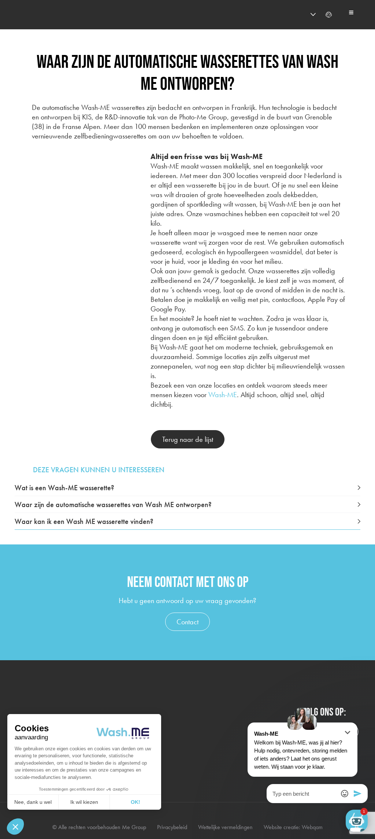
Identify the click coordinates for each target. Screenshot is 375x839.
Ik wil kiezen (84, 802)
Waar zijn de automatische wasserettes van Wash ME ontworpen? (113, 504)
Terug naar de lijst (187, 439)
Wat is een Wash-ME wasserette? (64, 487)
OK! (135, 802)
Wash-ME (222, 394)
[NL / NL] (300, 14)
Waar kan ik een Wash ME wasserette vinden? (84, 521)
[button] (15, 826)
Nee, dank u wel (33, 802)
